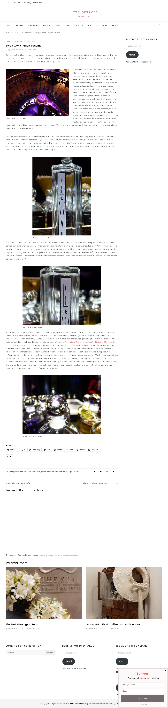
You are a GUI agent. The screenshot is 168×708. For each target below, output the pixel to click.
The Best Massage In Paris (22, 624)
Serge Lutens (73, 471)
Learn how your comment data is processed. (59, 555)
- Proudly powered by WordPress (84, 703)
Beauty (46, 25)
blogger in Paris (16, 471)
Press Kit (16, 3)
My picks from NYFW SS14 (19, 483)
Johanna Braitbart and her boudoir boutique (113, 624)
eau (25, 471)
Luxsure (61, 342)
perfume (63, 471)
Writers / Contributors (33, 3)
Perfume (19, 42)
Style (104, 25)
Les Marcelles (85, 342)
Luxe (8, 25)
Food (57, 25)
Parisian (19, 25)
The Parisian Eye (72, 342)
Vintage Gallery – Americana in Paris (99, 483)
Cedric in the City (99, 342)
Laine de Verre (34, 471)
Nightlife (92, 25)
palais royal (46, 471)
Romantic (33, 25)
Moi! (7, 3)
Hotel (68, 25)
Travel (115, 25)
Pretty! (31, 42)
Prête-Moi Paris (84, 12)
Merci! (132, 54)
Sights (79, 25)
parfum (55, 471)
